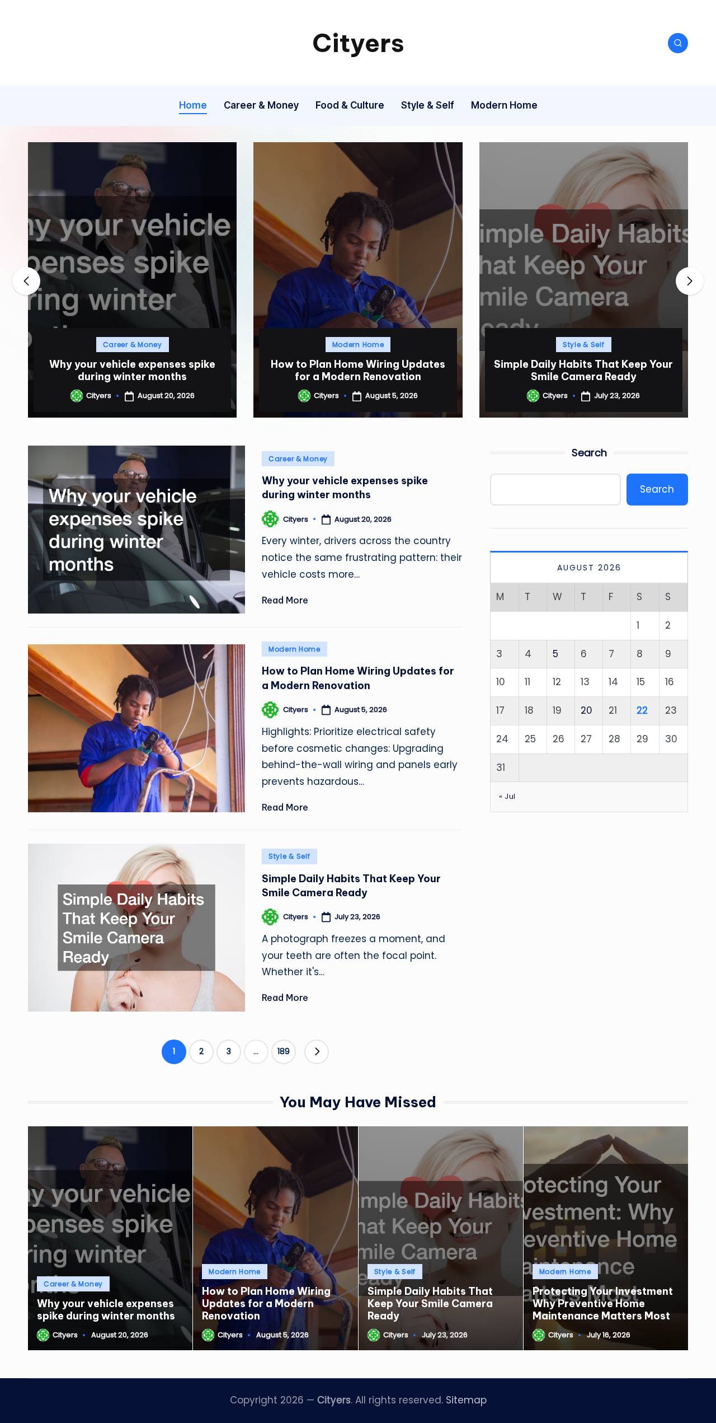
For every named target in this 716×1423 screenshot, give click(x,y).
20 (586, 710)
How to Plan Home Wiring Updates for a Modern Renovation (132, 370)
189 (283, 1051)
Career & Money (298, 459)
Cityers (358, 43)
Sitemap (466, 1400)
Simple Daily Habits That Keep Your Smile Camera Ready (357, 370)
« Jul (507, 796)
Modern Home (132, 344)
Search (589, 453)
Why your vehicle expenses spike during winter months (345, 487)
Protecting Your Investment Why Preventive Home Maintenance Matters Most (583, 364)
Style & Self (358, 344)
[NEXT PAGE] (316, 1052)
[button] (132, 408)
